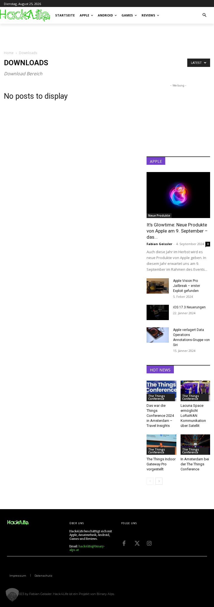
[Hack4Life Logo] (24, 15)
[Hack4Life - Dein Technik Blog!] (18, 523)
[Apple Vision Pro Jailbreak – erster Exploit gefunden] (158, 286)
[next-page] (158, 481)
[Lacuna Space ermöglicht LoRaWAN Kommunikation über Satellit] (195, 391)
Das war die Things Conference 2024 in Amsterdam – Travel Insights (160, 415)
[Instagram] (149, 542)
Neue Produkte (159, 215)
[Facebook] (124, 542)
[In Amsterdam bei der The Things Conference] (195, 444)
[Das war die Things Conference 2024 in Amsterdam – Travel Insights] (161, 391)
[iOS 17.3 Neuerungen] (158, 312)
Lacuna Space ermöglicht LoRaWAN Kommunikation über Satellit (193, 415)
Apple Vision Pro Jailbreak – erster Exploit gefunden (186, 286)
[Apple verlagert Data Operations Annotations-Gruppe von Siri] (158, 335)
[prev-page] (150, 481)
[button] (204, 15)
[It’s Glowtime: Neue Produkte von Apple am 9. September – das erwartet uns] (178, 195)
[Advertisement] (69, 36)
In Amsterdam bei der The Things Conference (195, 464)
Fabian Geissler (159, 244)
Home (9, 52)
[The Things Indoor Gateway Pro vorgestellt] (161, 444)
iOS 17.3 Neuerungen (189, 307)
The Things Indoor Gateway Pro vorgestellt (161, 464)
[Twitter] (136, 542)
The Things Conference (156, 397)
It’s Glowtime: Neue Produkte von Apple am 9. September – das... (177, 231)
